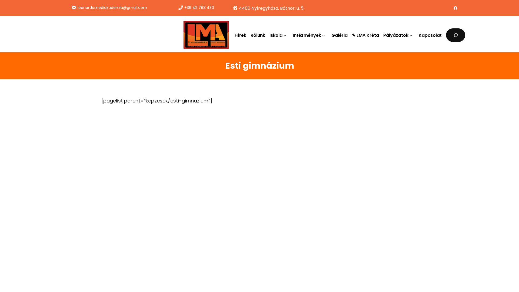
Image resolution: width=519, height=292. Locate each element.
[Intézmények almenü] (324, 35)
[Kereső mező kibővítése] (455, 35)
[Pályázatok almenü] (412, 35)
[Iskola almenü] (286, 35)
